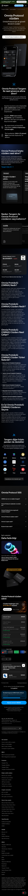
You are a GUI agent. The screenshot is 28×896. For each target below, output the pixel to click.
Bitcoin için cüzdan (6, 775)
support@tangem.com (7, 723)
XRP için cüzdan (6, 781)
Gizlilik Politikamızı (15, 731)
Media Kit (4, 865)
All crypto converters (7, 796)
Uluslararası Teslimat (7, 848)
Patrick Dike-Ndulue (5, 555)
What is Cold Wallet (7, 744)
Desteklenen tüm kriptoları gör (13, 479)
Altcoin (3, 834)
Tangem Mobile (6, 765)
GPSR (3, 825)
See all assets (5, 815)
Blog (3, 857)
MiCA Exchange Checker (8, 754)
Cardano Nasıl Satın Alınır (8, 809)
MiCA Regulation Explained (9, 756)
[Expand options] (24, 893)
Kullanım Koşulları (6, 821)
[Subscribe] (19, 728)
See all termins (5, 838)
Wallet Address (5, 836)
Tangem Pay (5, 762)
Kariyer (3, 872)
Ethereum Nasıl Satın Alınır (8, 804)
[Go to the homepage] (5, 5)
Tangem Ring (5, 767)
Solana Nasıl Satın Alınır (8, 806)
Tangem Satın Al (19, 5)
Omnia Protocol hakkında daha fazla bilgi (11, 276)
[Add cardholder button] (23, 665)
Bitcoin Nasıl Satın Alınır (8, 802)
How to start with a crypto (8, 742)
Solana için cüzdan (6, 779)
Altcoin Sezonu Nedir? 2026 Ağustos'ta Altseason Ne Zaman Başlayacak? (9, 559)
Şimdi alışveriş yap (22, 1)
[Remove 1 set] (2, 659)
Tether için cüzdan (6, 783)
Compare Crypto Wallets (8, 748)
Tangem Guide (5, 867)
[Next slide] (25, 652)
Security (4, 846)
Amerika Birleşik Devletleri (18, 686)
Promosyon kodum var (22, 682)
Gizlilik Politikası (6, 823)
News (3, 859)
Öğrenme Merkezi (6, 861)
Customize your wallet (7, 855)
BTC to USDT (5, 792)
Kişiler (3, 874)
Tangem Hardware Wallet (8, 769)
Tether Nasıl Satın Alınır (8, 813)
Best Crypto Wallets (7, 746)
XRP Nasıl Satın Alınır (7, 811)
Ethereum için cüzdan (7, 777)
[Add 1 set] (10, 659)
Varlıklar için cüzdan (7, 786)
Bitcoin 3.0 (4, 832)
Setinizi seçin (7, 609)
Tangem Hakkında (6, 844)
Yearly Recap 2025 (6, 870)
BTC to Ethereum (6, 794)
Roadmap (4, 863)
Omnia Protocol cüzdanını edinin (14, 37)
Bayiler (3, 850)
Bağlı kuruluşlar (6, 853)
